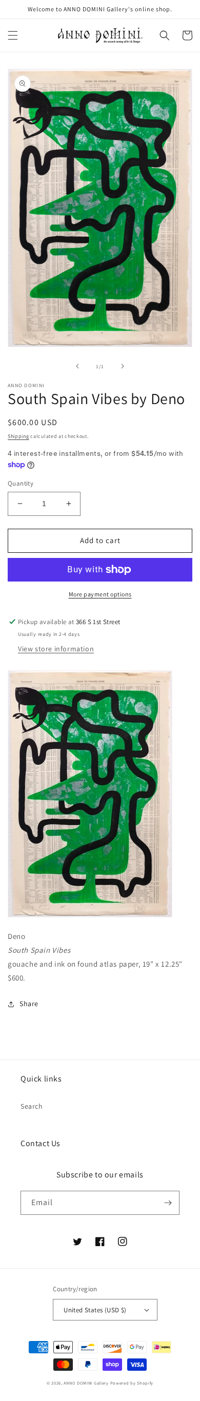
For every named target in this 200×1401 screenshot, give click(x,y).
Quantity (20, 483)
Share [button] (28, 1003)
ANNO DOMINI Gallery (86, 1383)
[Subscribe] (167, 1203)
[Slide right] (122, 366)
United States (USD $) (95, 1310)
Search (32, 1106)
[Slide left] (77, 366)
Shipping (18, 436)
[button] (13, 35)
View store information (56, 648)
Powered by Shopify (132, 1383)
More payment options (100, 594)
